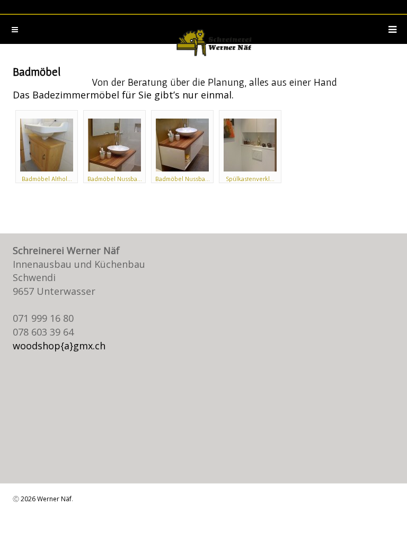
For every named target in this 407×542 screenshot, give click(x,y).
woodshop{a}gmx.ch (59, 345)
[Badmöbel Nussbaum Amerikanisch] (114, 145)
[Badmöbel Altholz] (46, 145)
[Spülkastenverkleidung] (250, 145)
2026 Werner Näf (46, 498)
